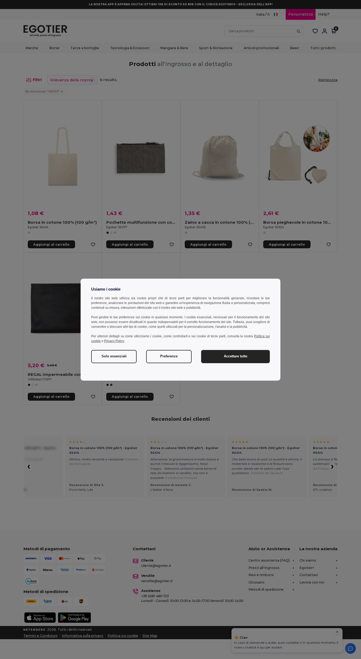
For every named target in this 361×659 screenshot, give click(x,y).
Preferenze (169, 356)
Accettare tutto (235, 356)
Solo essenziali (114, 356)
